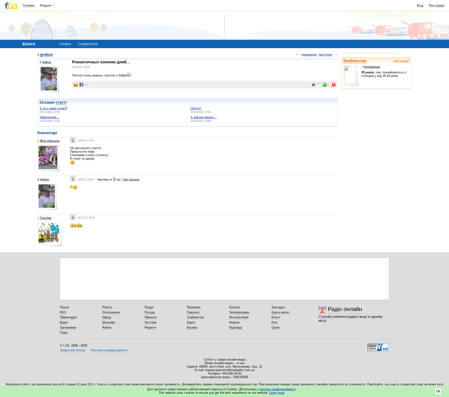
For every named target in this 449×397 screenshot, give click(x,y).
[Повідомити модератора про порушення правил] (333, 84)
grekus (46, 55)
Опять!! (196, 108)
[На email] (76, 84)
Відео (64, 322)
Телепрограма (239, 312)
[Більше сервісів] (86, 85)
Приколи (150, 317)
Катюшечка (372, 66)
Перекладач (68, 317)
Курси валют (281, 312)
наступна (325, 54)
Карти (191, 322)
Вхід (420, 5)
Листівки (151, 322)
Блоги (276, 317)
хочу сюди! (401, 61)
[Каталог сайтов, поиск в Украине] (378, 345)
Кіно (274, 322)
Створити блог (88, 44)
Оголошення (111, 312)
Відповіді (235, 327)
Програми (193, 307)
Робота (107, 307)
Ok (438, 391)
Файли (106, 327)
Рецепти (150, 327)
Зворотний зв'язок (72, 350)
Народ (106, 317)
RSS (63, 312)
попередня (309, 54)
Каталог (234, 307)
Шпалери (108, 322)
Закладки (278, 307)
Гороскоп (193, 312)
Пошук (149, 307)
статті (61, 102)
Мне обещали (49, 141)
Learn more (276, 392)
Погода (150, 312)
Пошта (64, 307)
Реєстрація (436, 5)
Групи (275, 327)
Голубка (45, 218)
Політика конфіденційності (109, 350)
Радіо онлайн (345, 309)
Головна (28, 5)
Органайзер (68, 327)
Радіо (64, 332)
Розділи (45, 5)
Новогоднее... (49, 117)
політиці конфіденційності (277, 389)
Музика (192, 327)
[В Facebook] (81, 84)
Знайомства (354, 61)
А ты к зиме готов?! (53, 108)
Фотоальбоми (238, 317)
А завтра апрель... (204, 117)
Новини (234, 322)
